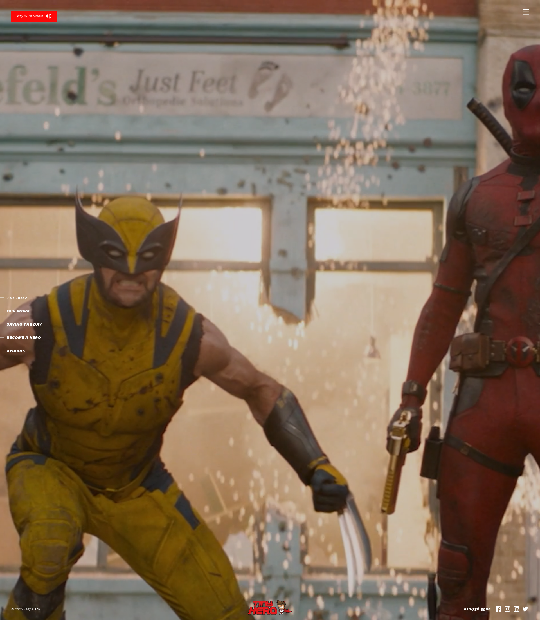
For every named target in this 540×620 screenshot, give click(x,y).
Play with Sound (30, 16)
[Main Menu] (526, 14)
